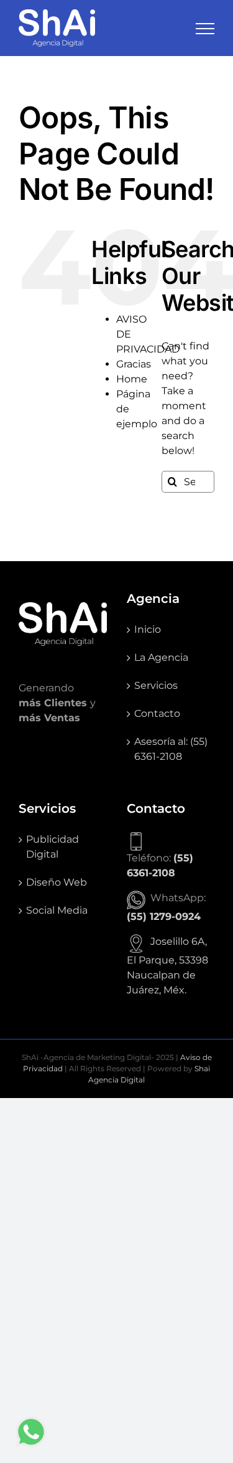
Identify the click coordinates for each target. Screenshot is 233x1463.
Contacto (157, 713)
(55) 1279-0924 (164, 916)
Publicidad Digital (52, 846)
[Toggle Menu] (205, 28)
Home (131, 379)
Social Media (57, 910)
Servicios (156, 685)
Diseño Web (56, 882)
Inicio (147, 629)
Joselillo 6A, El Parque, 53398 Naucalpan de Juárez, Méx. (167, 965)
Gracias (133, 364)
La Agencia (161, 657)
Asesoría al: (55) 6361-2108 (171, 749)
